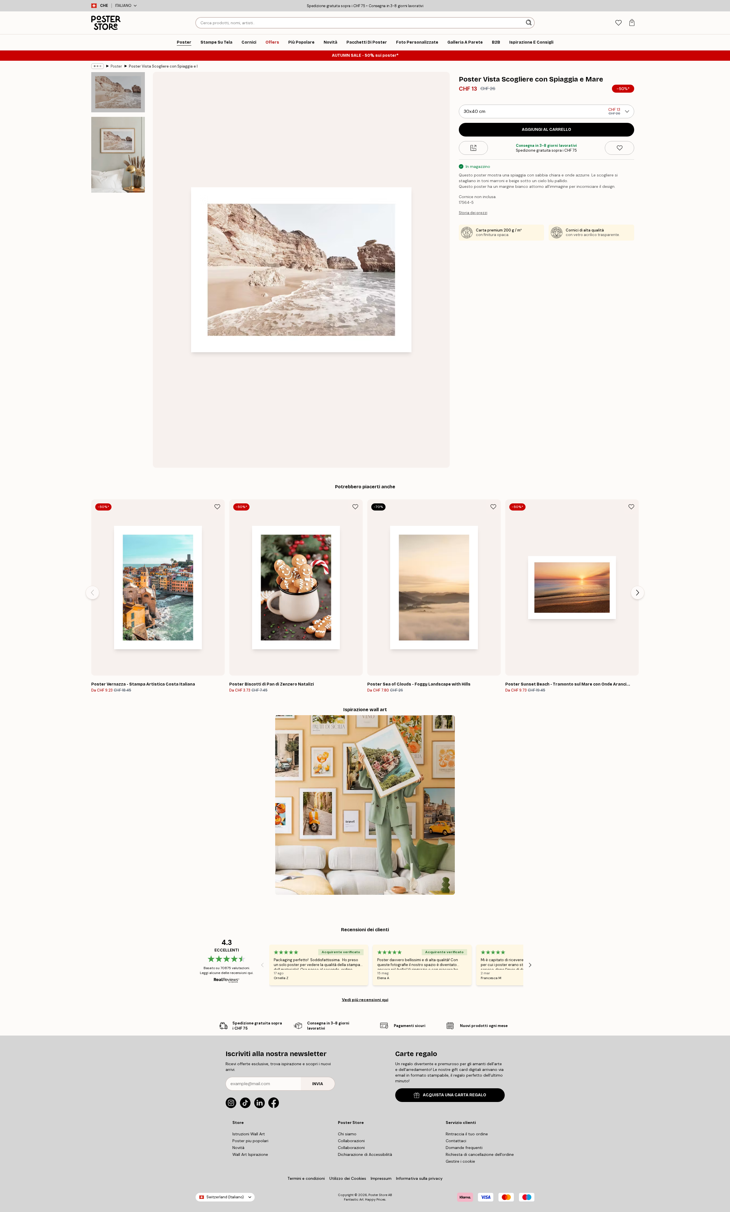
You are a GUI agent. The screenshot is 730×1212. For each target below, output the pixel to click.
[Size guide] (473, 148)
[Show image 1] (118, 92)
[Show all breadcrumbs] (97, 66)
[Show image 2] (118, 155)
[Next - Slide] (637, 592)
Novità (238, 1147)
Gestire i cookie (460, 1161)
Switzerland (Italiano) (225, 1197)
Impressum (381, 1178)
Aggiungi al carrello (546, 129)
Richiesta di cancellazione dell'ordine (480, 1154)
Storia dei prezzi (473, 212)
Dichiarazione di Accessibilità (365, 1154)
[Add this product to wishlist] (619, 148)
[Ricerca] (529, 23)
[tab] (618, 23)
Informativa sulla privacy (419, 1178)
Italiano (123, 5)
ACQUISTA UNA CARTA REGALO (454, 1095)
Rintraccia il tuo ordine (467, 1133)
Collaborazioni (351, 1140)
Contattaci (456, 1140)
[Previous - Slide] (92, 592)
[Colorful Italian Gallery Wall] (365, 804)
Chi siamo (347, 1133)
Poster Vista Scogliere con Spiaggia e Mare (163, 66)
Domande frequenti (464, 1147)
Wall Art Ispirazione (250, 1154)
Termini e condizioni (306, 1178)
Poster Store (377, 1195)
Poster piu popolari (250, 1140)
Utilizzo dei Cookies (347, 1178)
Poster (116, 66)
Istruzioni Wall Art (248, 1133)
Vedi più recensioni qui (365, 999)
